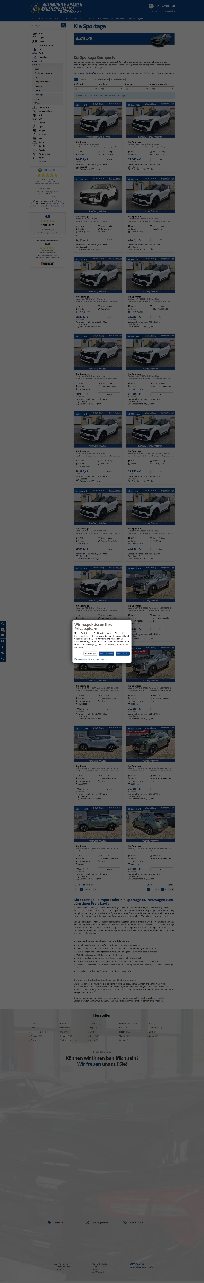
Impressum (101, 659)
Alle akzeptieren (106, 653)
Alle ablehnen (122, 653)
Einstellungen (90, 653)
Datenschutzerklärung (84, 659)
